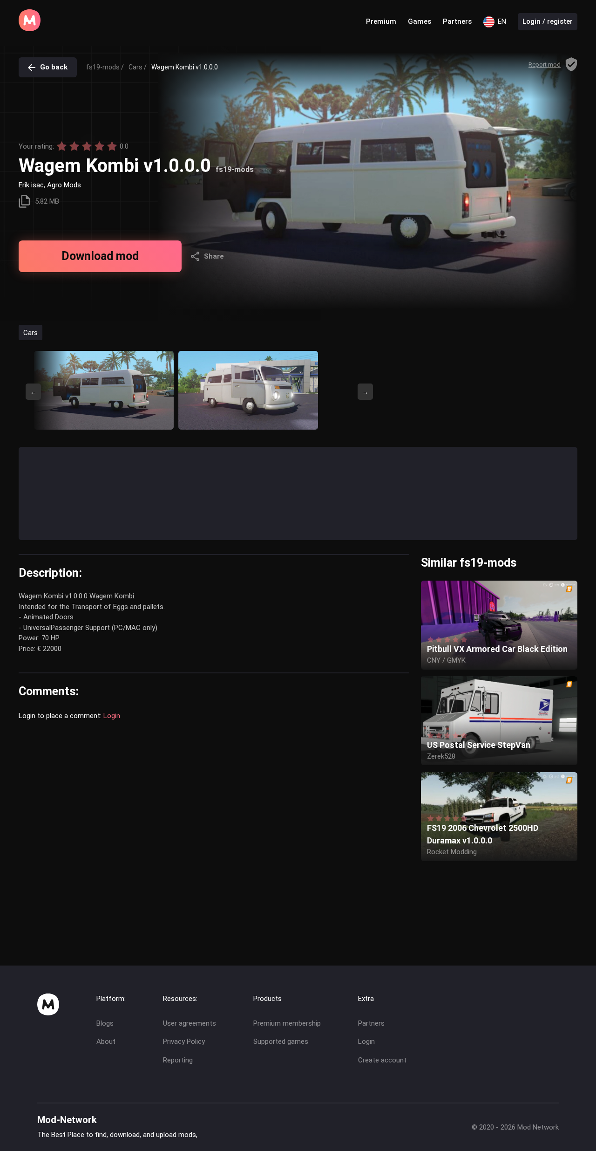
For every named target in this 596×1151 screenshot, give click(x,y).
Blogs (105, 1023)
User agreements (189, 1023)
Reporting (178, 1060)
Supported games (280, 1041)
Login (111, 716)
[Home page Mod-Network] (30, 29)
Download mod (100, 256)
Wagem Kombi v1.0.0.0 (184, 67)
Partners (457, 21)
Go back (54, 67)
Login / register (547, 21)
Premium (381, 21)
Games (419, 21)
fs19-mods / (105, 67)
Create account (382, 1060)
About (105, 1041)
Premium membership (287, 1023)
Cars (30, 332)
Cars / (138, 67)
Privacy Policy (184, 1041)
